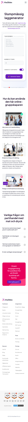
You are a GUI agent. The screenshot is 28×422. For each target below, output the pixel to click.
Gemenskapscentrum (14, 28)
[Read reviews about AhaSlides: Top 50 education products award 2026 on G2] (21, 396)
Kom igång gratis (14, 282)
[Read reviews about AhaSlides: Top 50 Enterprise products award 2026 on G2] (7, 396)
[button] (25, 2)
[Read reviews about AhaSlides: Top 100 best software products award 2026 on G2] (14, 396)
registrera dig (22, 23)
